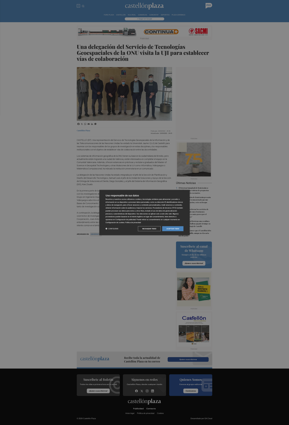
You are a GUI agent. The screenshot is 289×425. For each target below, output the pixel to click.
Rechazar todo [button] (149, 228)
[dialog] (144, 212)
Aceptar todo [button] (173, 228)
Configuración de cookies (115, 222)
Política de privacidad (133, 222)
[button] (112, 228)
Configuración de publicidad (125, 220)
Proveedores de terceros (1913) (164, 208)
